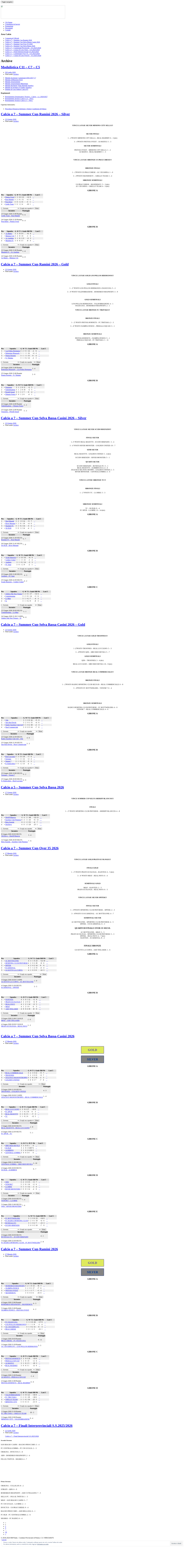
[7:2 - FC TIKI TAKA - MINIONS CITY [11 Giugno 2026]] (39, 1397)
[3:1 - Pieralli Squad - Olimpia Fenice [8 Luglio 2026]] (34, 392)
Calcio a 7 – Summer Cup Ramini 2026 (18, 40)
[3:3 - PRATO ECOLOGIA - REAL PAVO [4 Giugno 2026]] (40, 1002)
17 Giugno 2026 (10, 792)
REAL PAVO (10, 1004)
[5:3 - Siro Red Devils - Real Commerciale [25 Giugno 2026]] (42, 722)
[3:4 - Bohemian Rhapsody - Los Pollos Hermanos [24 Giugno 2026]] (39, 351)
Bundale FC (9, 526)
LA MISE (8, 1187)
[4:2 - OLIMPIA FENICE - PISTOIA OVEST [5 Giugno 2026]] (44, 1288)
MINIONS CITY (11, 1402)
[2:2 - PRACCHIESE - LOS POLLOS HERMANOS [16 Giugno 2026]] (44, 1324)
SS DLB (8, 528)
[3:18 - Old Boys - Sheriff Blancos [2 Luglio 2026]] (40, 817)
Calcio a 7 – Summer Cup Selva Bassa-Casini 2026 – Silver (43, 418)
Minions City (9, 236)
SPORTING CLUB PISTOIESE (16, 963)
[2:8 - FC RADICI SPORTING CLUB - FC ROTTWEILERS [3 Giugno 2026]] (47, 1218)
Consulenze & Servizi (12, 24)
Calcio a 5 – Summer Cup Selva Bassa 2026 (20, 46)
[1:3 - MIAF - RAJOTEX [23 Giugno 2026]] (39, 999)
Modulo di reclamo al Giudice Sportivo (18, 87)
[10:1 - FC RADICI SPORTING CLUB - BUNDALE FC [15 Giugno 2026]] (46, 1221)
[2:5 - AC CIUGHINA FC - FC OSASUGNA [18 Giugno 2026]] (44, 1322)
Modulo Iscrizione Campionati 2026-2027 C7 (20, 78)
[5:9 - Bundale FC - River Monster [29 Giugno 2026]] (34, 523)
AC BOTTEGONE (12, 961)
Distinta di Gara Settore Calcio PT (16, 89)
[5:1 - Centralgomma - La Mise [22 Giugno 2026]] (41, 596)
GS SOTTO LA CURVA (14, 970)
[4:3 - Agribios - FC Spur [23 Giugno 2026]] (35, 562)
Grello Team (9, 204)
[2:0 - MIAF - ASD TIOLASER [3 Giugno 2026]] (40, 1006)
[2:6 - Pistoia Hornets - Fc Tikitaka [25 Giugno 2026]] (39, 356)
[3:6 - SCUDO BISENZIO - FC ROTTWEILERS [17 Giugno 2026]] (46, 1218)
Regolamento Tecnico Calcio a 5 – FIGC (19, 100)
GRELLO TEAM (11, 1399)
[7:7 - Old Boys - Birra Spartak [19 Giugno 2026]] (41, 822)
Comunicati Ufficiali (12, 38)
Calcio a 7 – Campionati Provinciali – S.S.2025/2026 (23, 48)
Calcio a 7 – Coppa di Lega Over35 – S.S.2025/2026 (23, 55)
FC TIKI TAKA (10, 1397)
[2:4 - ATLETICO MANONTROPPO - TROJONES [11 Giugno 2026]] (46, 1075)
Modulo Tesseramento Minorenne (16, 84)
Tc (6, 601)
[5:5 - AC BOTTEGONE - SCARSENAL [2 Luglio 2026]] (46, 961)
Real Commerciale (11, 727)
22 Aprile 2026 (10, 1431)
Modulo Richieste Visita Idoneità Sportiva (19, 85)
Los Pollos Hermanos (12, 351)
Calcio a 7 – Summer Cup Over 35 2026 (19, 44)
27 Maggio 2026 (10, 853)
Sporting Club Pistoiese (13, 820)
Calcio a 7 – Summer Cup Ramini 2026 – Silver (35, 114)
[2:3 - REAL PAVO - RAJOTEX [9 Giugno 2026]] (40, 999)
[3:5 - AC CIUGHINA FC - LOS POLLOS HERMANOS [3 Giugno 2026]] (45, 1324)
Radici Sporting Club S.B (14, 725)
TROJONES (9, 1075)
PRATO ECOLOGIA (12, 1002)
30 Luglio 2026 (10, 72)
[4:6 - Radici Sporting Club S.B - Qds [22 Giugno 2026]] (42, 720)
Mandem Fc (9, 241)
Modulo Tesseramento (12, 82)
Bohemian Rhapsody (12, 353)
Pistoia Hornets (10, 356)
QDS (7, 1182)
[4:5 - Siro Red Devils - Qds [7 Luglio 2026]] (41, 720)
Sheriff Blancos (10, 817)
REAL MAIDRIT (11, 1365)
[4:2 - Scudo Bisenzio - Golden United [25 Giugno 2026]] (35, 557)
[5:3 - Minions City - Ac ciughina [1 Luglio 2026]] (33, 236)
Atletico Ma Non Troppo (13, 594)
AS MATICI (9, 1363)
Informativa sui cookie (42, 1544)
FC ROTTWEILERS (12, 1218)
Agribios (8, 562)
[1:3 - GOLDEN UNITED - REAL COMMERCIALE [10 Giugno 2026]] (46, 1073)
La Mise (8, 598)
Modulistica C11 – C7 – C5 (20, 67)
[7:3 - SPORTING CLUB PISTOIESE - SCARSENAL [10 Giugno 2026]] (47, 968)
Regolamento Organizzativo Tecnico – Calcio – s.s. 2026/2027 (26, 97)
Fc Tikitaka (9, 358)
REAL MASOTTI (11, 1114)
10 (6, 1532)
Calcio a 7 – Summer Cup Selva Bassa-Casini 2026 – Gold (43, 624)
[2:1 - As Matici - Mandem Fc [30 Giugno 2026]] (33, 233)
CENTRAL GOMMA (13, 1153)
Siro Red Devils (10, 722)
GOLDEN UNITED (12, 1080)
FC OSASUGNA (11, 1322)
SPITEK (8, 965)
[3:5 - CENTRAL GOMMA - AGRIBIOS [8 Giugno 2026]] (36, 1150)
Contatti (7, 30)
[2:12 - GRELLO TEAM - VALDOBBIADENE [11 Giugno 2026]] (39, 1395)
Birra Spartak (9, 822)
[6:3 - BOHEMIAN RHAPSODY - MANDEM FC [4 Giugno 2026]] (44, 1286)
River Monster (10, 523)
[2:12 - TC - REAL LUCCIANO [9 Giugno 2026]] (38, 1109)
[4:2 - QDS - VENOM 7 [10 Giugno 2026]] (39, 1182)
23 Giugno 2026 (10, 119)
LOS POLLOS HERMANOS (15, 1324)
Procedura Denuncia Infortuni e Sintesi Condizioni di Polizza (25, 109)
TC (6, 1116)
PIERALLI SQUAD (12, 1361)
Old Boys (8, 824)
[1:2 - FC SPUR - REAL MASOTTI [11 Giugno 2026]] (38, 1112)
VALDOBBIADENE (12, 1395)
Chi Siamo (8, 22)
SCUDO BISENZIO (12, 1225)
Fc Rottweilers (10, 764)
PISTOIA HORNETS (12, 1358)
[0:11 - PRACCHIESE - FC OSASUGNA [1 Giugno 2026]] (45, 1322)
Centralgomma (10, 596)
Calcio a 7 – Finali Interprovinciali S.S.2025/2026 (22, 52)
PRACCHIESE (10, 1329)
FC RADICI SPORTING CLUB (16, 1221)
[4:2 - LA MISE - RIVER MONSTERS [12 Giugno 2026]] (39, 1187)
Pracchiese (8, 202)
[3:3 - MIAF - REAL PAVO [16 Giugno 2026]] (39, 1004)
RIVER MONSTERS (12, 1189)
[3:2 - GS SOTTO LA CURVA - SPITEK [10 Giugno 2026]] (47, 965)
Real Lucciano (10, 757)
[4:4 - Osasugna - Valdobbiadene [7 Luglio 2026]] (34, 387)
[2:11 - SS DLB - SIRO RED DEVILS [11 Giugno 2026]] (36, 1146)
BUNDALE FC (10, 1223)
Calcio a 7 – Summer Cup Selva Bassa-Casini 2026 (22, 42)
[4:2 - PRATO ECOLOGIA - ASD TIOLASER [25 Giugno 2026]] (39, 1002)
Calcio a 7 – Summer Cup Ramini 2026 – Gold (35, 264)
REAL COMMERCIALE (14, 1073)
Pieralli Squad (10, 392)
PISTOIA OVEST (11, 1290)
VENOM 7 (9, 1184)
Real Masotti (9, 521)
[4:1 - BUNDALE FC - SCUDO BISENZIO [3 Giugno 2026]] (47, 1223)
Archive (16, 74)
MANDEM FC (10, 1293)
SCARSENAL (10, 968)
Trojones (8, 759)
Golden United (10, 560)
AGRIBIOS (9, 1150)
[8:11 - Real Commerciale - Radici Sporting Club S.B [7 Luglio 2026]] (41, 725)
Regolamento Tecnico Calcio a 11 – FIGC (19, 99)
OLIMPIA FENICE (12, 1288)
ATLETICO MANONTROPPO (16, 1077)
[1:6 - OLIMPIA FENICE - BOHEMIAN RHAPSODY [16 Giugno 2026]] (43, 1286)
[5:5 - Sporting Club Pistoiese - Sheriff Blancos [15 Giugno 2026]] (41, 817)
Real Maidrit (9, 199)
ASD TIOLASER (11, 1009)
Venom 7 (8, 761)
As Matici (8, 233)
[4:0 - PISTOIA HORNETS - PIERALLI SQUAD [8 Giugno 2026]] (39, 1358)
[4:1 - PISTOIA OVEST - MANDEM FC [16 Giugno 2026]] (43, 1290)
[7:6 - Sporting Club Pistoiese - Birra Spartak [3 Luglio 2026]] (40, 820)
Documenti (9, 28)
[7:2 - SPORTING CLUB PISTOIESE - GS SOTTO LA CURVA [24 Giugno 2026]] (46, 970)
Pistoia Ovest (9, 197)
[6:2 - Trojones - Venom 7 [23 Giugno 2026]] (34, 759)
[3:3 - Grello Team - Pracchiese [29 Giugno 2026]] (33, 202)
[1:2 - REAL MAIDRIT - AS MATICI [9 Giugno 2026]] (39, 1363)
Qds (6, 720)
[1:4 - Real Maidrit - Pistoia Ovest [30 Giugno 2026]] (33, 197)
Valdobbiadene (10, 390)
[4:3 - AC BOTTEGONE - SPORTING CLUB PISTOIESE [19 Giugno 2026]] (47, 961)
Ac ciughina (9, 238)
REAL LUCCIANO (12, 1109)
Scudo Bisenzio (10, 557)
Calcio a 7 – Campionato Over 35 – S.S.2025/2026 (22, 54)
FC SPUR (8, 1112)
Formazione (9, 26)
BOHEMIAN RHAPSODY (15, 1286)
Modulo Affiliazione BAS (14, 80)
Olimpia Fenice (10, 394)
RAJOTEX (9, 999)
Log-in (4, 1540)
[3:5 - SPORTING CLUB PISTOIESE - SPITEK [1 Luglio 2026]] (46, 963)
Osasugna (8, 387)
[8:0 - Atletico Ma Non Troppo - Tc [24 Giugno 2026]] (41, 594)
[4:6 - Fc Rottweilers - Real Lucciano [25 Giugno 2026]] (34, 757)
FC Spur (8, 565)
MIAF (7, 1006)
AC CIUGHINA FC (12, 1327)
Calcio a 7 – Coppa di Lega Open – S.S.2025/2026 (22, 50)
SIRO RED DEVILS (12, 1146)
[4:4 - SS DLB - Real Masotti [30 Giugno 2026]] (34, 521)
